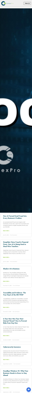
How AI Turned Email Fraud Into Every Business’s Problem (15, 217)
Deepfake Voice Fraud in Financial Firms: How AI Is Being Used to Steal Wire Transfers (15, 244)
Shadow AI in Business (11, 269)
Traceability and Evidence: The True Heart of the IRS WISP (14, 294)
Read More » (6, 230)
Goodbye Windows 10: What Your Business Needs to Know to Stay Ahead (15, 373)
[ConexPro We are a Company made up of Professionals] (7, 3)
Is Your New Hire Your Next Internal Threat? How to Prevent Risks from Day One (15, 321)
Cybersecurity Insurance (12, 347)
